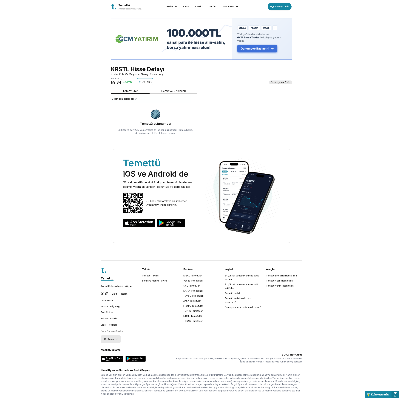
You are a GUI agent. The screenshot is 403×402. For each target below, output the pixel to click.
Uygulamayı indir (279, 6)
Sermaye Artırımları (173, 91)
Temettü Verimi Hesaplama (280, 285)
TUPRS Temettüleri (193, 311)
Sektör (198, 6)
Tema (111, 339)
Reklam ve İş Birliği (110, 306)
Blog (114, 293)
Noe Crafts (296, 354)
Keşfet (212, 6)
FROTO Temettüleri (193, 305)
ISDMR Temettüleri (192, 316)
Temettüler (130, 91)
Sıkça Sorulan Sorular (112, 331)
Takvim (169, 6)
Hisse (186, 6)
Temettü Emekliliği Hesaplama (281, 275)
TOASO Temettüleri (193, 295)
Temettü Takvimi (150, 275)
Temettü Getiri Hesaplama (279, 280)
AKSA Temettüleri (192, 300)
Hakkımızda (107, 300)
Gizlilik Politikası (109, 324)
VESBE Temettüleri (193, 280)
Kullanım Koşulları (109, 318)
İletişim (124, 293)
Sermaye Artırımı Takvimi (154, 280)
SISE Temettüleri (191, 285)
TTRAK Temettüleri (193, 321)
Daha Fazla (228, 6)
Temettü (107, 278)
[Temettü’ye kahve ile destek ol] (382, 394)
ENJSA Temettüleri (193, 290)
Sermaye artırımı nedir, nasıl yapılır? (243, 307)
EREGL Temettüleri (192, 275)
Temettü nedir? (232, 293)
